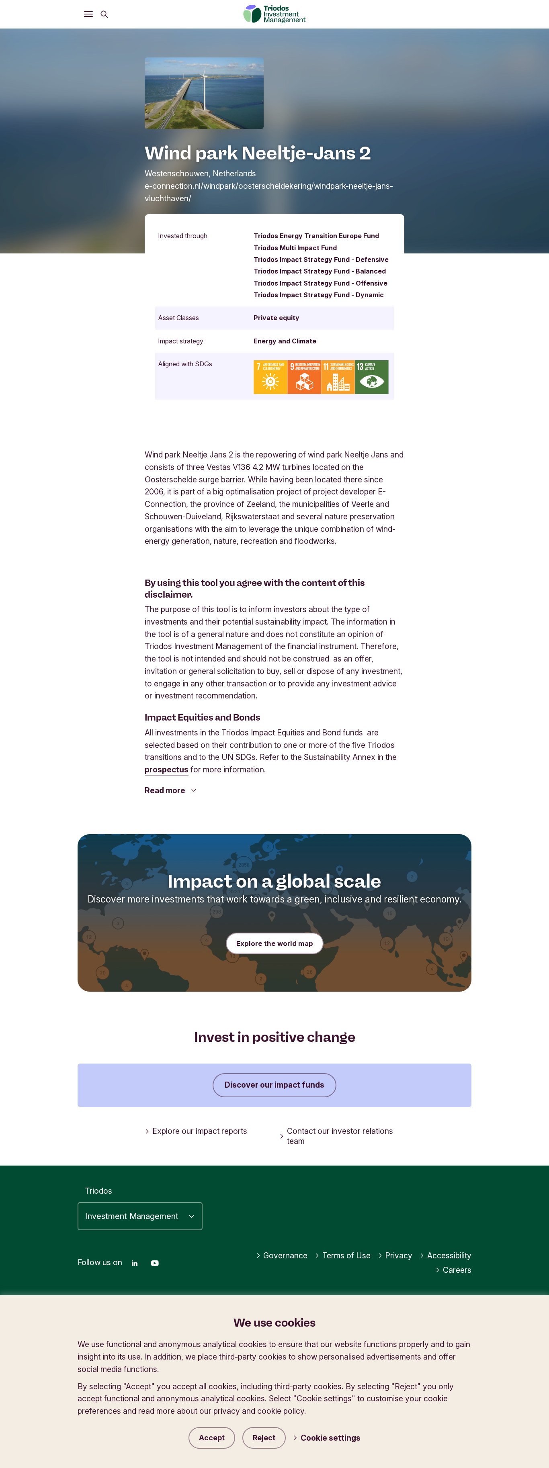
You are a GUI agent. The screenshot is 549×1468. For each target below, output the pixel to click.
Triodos (98, 1191)
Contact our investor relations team (340, 1136)
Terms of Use (346, 1255)
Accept (212, 1437)
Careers (457, 1270)
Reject (264, 1437)
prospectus (166, 769)
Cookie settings (331, 1438)
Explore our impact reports (199, 1131)
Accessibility (449, 1255)
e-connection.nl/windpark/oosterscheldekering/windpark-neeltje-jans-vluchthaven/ (269, 192)
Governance (285, 1255)
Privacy (398, 1255)
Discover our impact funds (274, 1085)
